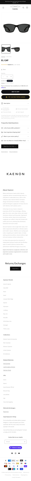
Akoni (4, 291)
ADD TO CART (15, 91)
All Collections (6, 354)
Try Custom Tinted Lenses (16, 97)
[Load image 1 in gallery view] (6, 49)
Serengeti (5, 325)
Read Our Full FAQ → (10, 146)
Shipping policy (24, 475)
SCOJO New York (7, 321)
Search (5, 383)
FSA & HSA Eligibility (8, 402)
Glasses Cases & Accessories (10, 339)
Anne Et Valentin (7, 284)
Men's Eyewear (6, 343)
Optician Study (7, 370)
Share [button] (4, 69)
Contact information (16, 477)
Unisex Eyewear (7, 350)
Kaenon (3, 56)
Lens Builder (6, 394)
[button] (3, 7)
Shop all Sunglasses (13, 151)
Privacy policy (8, 475)
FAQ (4, 398)
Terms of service (16, 475)
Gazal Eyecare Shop (9, 472)
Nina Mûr (5, 317)
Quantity (3, 73)
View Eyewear (6, 363)
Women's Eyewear (7, 346)
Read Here (6, 412)
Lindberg (5, 310)
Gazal (4, 295)
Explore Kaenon (4, 151)
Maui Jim (5, 314)
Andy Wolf (5, 288)
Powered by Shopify (17, 472)
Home (4, 380)
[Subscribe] (24, 442)
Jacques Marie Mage (8, 299)
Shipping (3, 83)
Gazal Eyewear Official (8, 387)
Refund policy (26, 472)
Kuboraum (5, 306)
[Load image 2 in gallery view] (15, 49)
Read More (15, 268)
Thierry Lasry (6, 329)
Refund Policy (6, 391)
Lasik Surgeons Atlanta (9, 367)
